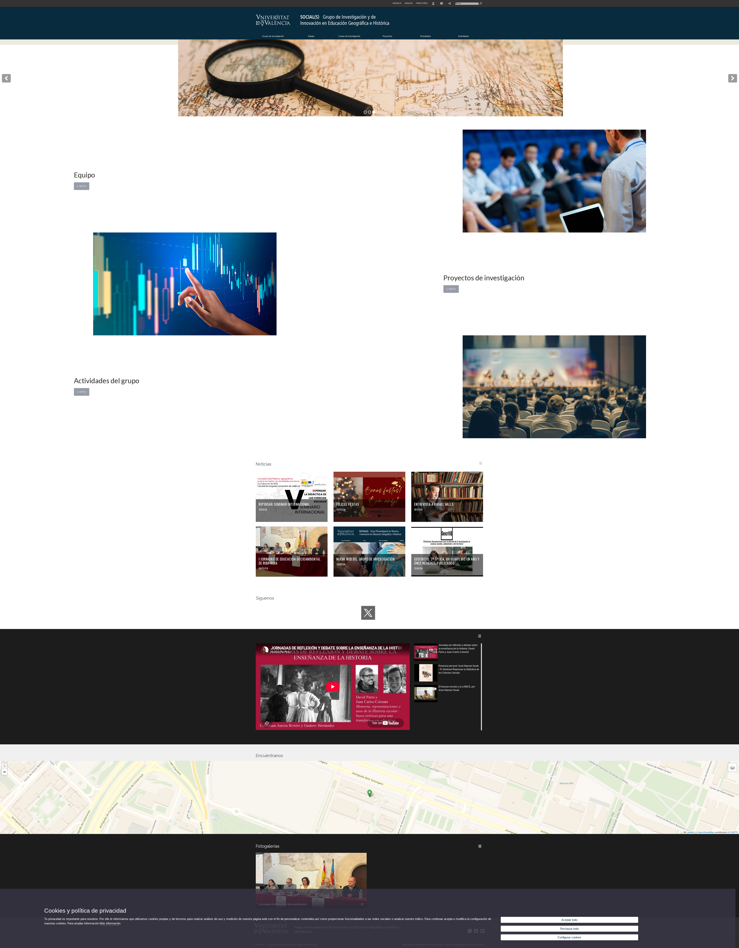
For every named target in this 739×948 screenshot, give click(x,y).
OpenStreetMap (706, 832)
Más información (109, 923)
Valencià (397, 3)
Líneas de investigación (349, 36)
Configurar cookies (569, 937)
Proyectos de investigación (483, 277)
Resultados (425, 36)
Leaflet (690, 832)
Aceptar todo (569, 919)
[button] (369, 793)
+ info (81, 186)
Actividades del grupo (106, 380)
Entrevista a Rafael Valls (434, 504)
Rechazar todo (569, 928)
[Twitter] (368, 613)
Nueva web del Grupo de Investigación (365, 558)
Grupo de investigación (273, 36)
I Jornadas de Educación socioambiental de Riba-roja (290, 561)
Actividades (463, 36)
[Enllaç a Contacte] (441, 3)
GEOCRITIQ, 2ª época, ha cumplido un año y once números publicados (446, 561)
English (409, 3)
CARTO (734, 832)
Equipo (311, 36)
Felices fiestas (347, 504)
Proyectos (387, 36)
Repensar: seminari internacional (284, 504)
